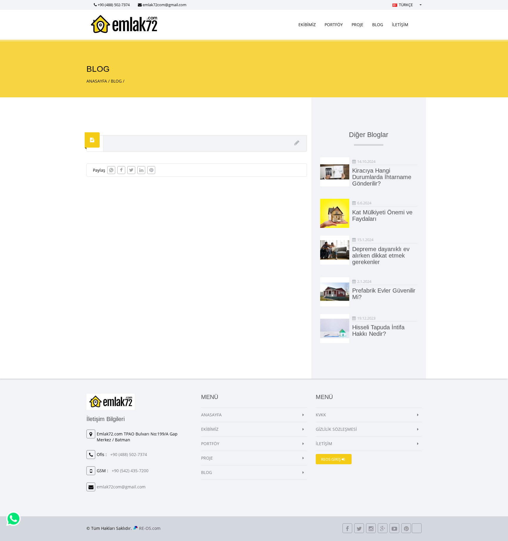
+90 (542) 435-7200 (130, 470)
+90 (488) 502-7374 (114, 4)
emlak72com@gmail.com (164, 4)
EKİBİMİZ (307, 24)
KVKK (321, 415)
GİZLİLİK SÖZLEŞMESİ (336, 429)
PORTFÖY (334, 24)
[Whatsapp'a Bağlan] (13, 518)
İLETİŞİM (400, 24)
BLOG (377, 24)
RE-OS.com (150, 528)
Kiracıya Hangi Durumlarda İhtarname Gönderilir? (381, 177)
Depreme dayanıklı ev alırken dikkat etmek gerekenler (381, 255)
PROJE (357, 24)
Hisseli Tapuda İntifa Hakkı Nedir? (378, 330)
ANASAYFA (96, 81)
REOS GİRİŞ (331, 459)
